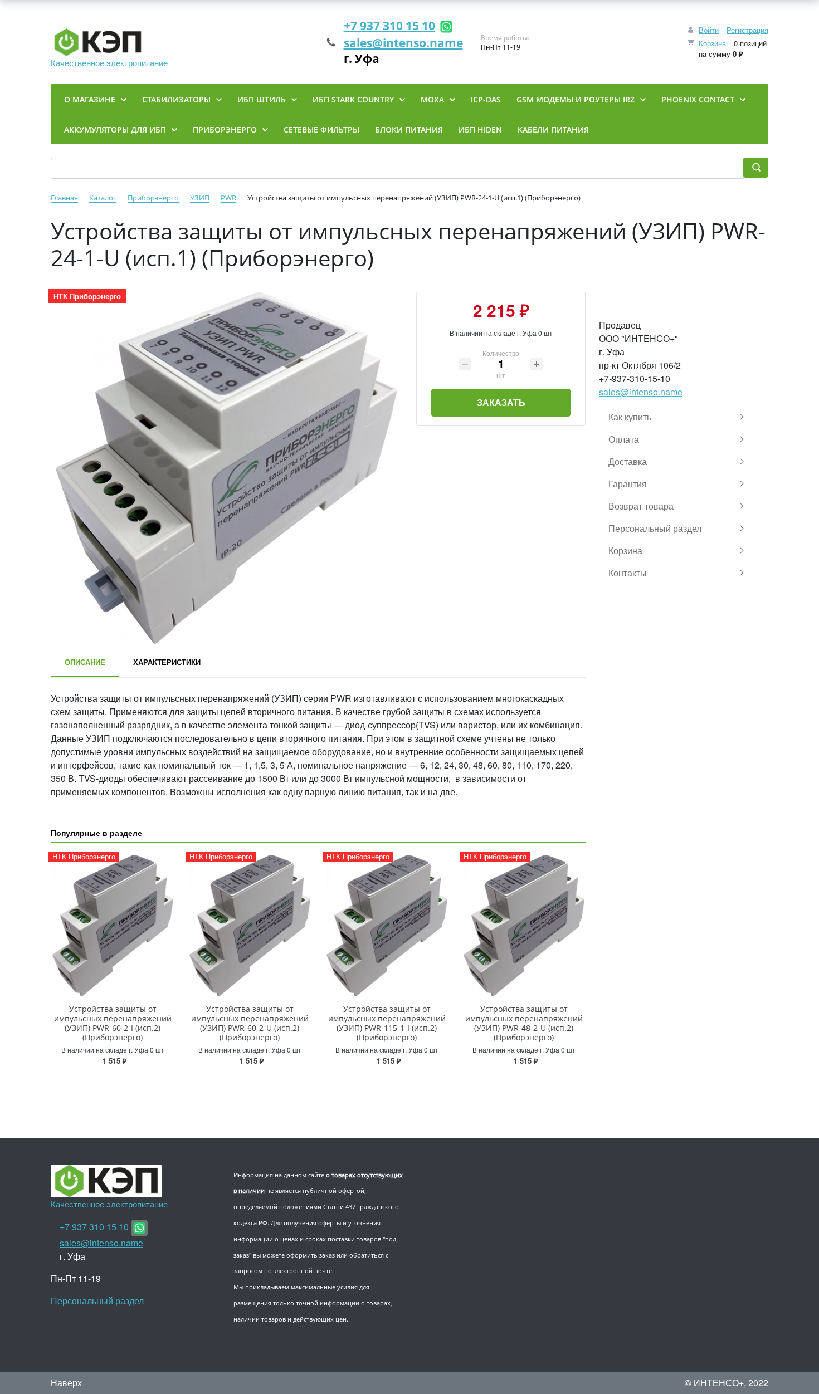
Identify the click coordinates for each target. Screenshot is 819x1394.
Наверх (66, 1382)
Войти (709, 30)
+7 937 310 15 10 (389, 25)
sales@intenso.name (403, 43)
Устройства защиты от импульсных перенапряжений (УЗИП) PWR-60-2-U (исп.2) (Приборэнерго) (250, 1023)
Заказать (501, 402)
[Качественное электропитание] (109, 42)
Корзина (712, 43)
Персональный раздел (97, 1300)
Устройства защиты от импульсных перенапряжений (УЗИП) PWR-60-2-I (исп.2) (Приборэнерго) (113, 1023)
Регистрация (747, 30)
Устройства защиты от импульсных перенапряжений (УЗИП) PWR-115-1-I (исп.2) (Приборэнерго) (387, 1023)
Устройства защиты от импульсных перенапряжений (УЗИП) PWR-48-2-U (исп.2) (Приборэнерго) (524, 1023)
